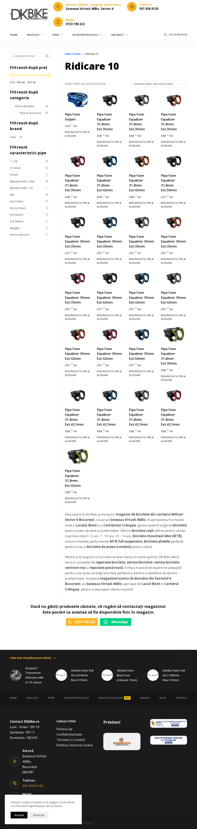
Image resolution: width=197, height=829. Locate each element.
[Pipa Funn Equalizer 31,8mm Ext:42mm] (110, 160)
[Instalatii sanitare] (122, 741)
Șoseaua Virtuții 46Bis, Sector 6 (89, 9)
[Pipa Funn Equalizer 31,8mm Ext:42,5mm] (78, 395)
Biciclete (33, 34)
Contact (181, 697)
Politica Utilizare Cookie (75, 745)
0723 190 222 (75, 24)
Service (145, 697)
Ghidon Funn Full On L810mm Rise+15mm (82, 675)
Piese (56, 34)
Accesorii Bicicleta (85, 34)
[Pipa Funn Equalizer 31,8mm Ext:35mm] (110, 99)
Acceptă (19, 815)
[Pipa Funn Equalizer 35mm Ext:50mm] (142, 334)
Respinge (38, 815)
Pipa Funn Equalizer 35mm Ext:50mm (141, 353)
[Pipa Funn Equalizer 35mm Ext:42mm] (110, 278)
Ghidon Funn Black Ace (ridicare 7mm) (127, 675)
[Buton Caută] (47, 55)
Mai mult (117, 34)
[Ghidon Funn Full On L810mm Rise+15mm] (61, 675)
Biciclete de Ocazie (114, 697)
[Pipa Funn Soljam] (78, 99)
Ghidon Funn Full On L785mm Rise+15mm (174, 675)
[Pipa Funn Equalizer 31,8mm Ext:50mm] (174, 160)
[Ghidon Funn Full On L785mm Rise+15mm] (153, 675)
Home (14, 34)
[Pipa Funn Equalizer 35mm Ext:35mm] (78, 221)
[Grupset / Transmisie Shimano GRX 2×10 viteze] (15, 675)
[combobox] (27, 56)
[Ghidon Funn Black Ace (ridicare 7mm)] (107, 675)
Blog (162, 697)
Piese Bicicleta (73, 132)
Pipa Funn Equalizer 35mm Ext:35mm (77, 241)
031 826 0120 (148, 9)
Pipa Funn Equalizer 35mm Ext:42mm (109, 297)
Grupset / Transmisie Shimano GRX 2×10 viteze (34, 675)
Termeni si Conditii (71, 739)
